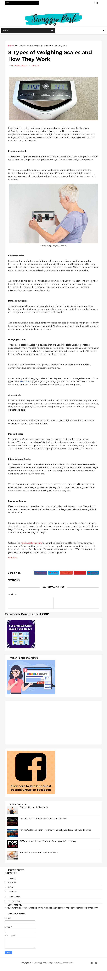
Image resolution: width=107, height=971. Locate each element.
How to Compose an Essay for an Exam (38, 852)
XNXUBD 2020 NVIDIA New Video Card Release (43, 818)
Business (12, 882)
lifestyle (12, 892)
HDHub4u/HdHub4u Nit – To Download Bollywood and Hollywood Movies (55, 830)
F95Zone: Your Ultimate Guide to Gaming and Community (47, 841)
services (19, 45)
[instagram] (97, 3)
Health (11, 887)
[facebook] (93, 3)
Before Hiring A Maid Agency (33, 807)
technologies (14, 901)
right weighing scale (31, 543)
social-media (14, 897)
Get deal (12, 557)
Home (11, 45)
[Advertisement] (53, 722)
